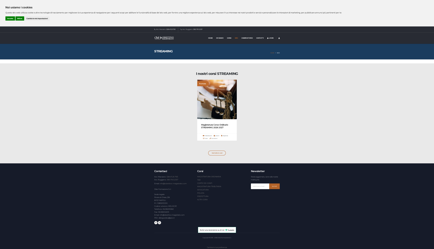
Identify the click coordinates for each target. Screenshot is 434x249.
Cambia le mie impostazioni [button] (37, 18)
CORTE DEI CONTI (204, 183)
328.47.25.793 (171, 29)
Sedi (236, 38)
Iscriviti (274, 186)
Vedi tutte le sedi (217, 153)
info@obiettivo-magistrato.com (173, 183)
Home (210, 38)
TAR (198, 180)
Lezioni (217, 135)
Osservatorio (247, 38)
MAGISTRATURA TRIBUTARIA (209, 187)
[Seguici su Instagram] (159, 222)
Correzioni (214, 138)
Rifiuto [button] (19, 18)
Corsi (229, 38)
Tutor (206, 138)
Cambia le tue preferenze (217, 247)
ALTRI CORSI (202, 200)
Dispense (225, 135)
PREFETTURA (202, 196)
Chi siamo (220, 38)
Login (271, 38)
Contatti (260, 38)
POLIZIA (200, 193)
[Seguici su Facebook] (155, 222)
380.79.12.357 (197, 29)
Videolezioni (208, 135)
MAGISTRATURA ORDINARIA (209, 177)
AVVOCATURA (203, 190)
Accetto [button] (10, 18)
